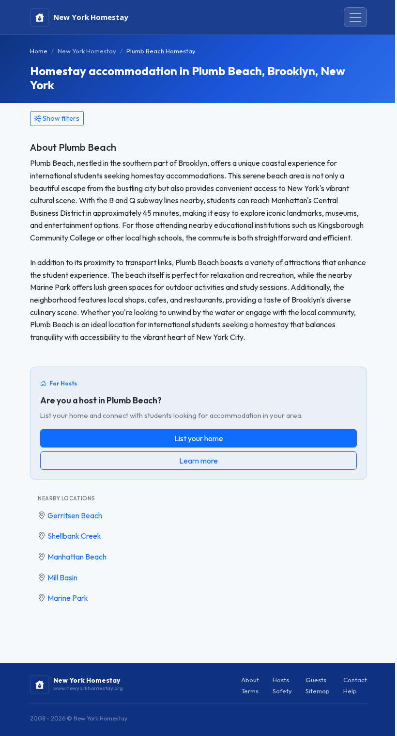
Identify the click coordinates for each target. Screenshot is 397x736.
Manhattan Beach (77, 556)
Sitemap (317, 691)
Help (350, 691)
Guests (315, 680)
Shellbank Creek (74, 536)
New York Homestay (87, 51)
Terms (250, 691)
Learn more (198, 460)
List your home (198, 438)
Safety (282, 691)
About (250, 680)
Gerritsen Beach (74, 515)
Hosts (281, 680)
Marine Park (67, 598)
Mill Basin (62, 577)
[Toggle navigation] (355, 17)
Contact (355, 680)
